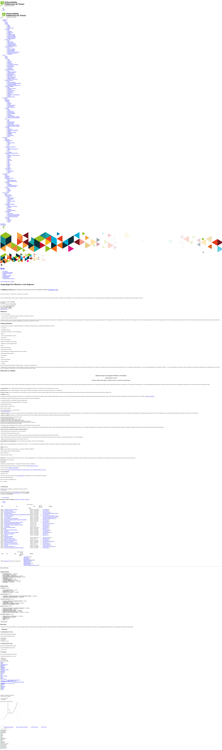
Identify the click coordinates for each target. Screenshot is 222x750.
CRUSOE (9, 190)
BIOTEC (9, 156)
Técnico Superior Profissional (12, 64)
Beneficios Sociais (10, 122)
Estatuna (9, 199)
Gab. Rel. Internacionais (11, 186)
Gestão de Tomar (10, 42)
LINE (8, 163)
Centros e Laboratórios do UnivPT (11, 153)
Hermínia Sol (45, 528)
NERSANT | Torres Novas (12, 79)
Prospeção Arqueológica (8, 536)
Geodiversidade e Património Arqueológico (12, 523)
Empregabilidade (6, 277)
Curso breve (9, 67)
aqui (5, 489)
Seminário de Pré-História (9, 541)
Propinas (9, 95)
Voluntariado (9, 133)
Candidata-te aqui (53, 289)
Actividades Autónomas (8, 510)
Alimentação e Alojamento (10, 204)
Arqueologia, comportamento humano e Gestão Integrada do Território (17, 514)
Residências (9, 209)
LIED (8, 162)
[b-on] (1, 689)
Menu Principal (3, 224)
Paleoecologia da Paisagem (9, 533)
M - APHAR (5, 271)
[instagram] (4, 729)
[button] (0, 748)
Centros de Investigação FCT (10, 146)
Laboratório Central (8, 140)
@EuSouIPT (7, 127)
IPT (1, 17)
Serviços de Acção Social (12, 53)
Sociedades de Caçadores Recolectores (11, 543)
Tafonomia (6, 545)
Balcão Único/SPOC (11, 96)
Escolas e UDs (7, 39)
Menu (6, 21)
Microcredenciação (10, 66)
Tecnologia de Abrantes (11, 43)
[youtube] (6, 729)
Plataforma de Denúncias (8, 726)
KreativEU (7, 177)
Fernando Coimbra (46, 512)
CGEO (8, 149)
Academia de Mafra (11, 72)
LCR (8, 161)
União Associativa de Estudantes (13, 214)
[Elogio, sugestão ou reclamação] (3, 679)
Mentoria (9, 131)
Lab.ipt (8, 143)
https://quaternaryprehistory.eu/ (32, 465)
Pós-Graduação (10, 65)
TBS (8, 172)
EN (3, 10)
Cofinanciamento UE (11, 38)
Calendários (9, 89)
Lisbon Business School (11, 84)
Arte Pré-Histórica (7, 517)
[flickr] (10, 729)
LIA (8, 145)
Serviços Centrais (10, 111)
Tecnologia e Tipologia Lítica (9, 546)
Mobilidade (7, 182)
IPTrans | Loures (10, 73)
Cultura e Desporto (8, 195)
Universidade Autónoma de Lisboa (13, 85)
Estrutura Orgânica (34, 726)
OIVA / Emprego (10, 135)
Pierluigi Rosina (46, 522)
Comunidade (5, 97)
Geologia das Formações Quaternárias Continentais (13, 524)
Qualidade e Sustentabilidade (12, 130)
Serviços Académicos (11, 49)
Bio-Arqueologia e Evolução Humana (11, 518)
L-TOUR (9, 164)
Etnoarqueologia (7, 520)
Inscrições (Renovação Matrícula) (13, 94)
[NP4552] (2, 684)
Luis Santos (45, 533)
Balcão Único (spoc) (11, 107)
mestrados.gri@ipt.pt (7, 411)
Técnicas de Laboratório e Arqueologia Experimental (13, 547)
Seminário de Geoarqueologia (9, 538)
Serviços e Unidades (9, 46)
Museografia (6, 531)
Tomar (8, 221)
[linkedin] (8, 729)
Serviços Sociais (10, 92)
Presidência (9, 33)
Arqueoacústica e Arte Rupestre (10, 512)
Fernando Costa (45, 519)
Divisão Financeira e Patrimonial (13, 52)
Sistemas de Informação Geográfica (10, 542)
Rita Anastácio (45, 542)
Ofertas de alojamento (11, 210)
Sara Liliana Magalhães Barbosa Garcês (50, 513)
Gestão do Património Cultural (9, 527)
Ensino (4, 55)
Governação (7, 29)
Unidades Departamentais (12, 45)
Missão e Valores (10, 28)
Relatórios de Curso (6, 276)
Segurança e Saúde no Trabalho (13, 116)
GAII (8, 144)
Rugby (8, 202)
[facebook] (1, 729)
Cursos (6, 58)
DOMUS (9, 159)
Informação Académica (9, 86)
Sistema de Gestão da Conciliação (13, 117)
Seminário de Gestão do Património (10, 540)
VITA (8, 166)
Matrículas (9, 93)
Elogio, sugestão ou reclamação (22, 726)
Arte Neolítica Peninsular (8, 515)
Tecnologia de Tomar (11, 44)
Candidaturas (5, 19)
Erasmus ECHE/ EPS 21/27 (12, 185)
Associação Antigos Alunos (12, 216)
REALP (6, 187)
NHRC (8, 165)
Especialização (10, 68)
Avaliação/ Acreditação (7, 275)
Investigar (9, 114)
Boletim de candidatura (150, 396)
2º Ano (4, 502)
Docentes (6, 108)
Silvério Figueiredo (46, 529)
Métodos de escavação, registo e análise (11, 532)
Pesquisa (3, 223)
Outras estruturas (8, 168)
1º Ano (4, 501)
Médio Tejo (7, 217)
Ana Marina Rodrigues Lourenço (49, 518)
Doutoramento (10, 63)
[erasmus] (2, 687)
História (6, 23)
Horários (4, 274)
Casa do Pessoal (10, 115)
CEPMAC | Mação (10, 78)
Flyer (2, 268)
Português (6, 534)
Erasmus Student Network (12, 181)
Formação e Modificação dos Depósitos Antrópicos (13, 522)
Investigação (5, 137)
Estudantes (9, 103)
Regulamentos (10, 91)
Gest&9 (8, 167)
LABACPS (9, 160)
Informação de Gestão (11, 37)
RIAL (8, 191)
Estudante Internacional (9, 178)
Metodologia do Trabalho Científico (10, 529)
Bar (8, 208)
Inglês (5, 528)
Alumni (8, 136)
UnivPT (4, 20)
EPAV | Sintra (9, 75)
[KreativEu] (2, 686)
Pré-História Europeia (8, 537)
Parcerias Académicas (9, 80)
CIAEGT (9, 157)
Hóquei (8, 203)
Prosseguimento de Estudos (8, 272)
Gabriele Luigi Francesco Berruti (49, 546)
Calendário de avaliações (7, 273)
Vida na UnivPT (6, 192)
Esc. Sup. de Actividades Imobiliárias (14, 83)
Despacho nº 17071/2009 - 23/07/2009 (22, 499)
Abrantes (9, 220)
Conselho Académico (11, 35)
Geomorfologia (7, 526)
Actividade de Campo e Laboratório (10, 509)
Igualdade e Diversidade (11, 132)
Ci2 (8, 151)
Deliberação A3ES (3, 309)
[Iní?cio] (12, 6)
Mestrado (9, 62)
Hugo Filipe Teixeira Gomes (48, 523)
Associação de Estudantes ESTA (13, 215)
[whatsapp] (12, 729)
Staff (6, 118)
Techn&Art (9, 152)
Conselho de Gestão (11, 34)
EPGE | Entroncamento (11, 77)
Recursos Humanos (11, 50)
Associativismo (8, 211)
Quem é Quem (44, 726)
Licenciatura (9, 61)
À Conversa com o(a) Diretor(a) (8, 278)
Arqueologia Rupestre (8, 513)
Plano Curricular (6, 497)
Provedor (9, 104)
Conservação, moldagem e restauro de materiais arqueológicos (15, 519)
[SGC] (1, 685)
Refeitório (9, 207)
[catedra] (2, 688)
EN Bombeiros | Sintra (11, 74)
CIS (8, 158)
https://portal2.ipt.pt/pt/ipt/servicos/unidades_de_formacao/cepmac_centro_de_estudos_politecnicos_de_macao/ (25, 469)
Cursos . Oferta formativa (5, 281)
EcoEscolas (9, 134)
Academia (9, 171)
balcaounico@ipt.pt (20, 475)
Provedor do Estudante (11, 36)
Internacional (5, 173)
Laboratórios (9, 54)
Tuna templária (10, 198)
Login (4, 9)
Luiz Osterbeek (45, 509)
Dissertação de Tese (7, 561)
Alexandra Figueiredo (47, 532)
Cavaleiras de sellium (11, 201)
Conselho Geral (10, 32)
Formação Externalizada (9, 69)
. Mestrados (12, 281)
